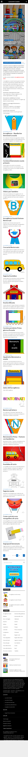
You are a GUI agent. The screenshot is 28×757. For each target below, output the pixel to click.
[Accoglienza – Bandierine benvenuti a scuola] (14, 122)
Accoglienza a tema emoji (14, 594)
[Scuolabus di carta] (14, 453)
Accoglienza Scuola (9, 14)
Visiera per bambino (10, 191)
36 (19, 555)
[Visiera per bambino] (14, 181)
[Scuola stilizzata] (14, 292)
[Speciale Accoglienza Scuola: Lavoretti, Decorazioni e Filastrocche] (14, 25)
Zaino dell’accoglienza (11, 388)
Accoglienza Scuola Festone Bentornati (13, 219)
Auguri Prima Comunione (10, 713)
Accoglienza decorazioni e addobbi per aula (16, 605)
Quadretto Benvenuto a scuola (12, 358)
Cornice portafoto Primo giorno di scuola (12, 329)
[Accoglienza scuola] (14, 576)
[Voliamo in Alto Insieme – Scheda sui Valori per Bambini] (14, 39)
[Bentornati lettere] (14, 399)
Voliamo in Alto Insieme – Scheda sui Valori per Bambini (12, 42)
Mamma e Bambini (7, 721)
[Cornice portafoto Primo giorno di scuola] (14, 317)
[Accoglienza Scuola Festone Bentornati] (14, 207)
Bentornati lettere (10, 410)
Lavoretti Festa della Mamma (10, 704)
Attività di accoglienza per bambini (13, 57)
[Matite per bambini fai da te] (14, 11)
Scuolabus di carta (9, 464)
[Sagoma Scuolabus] (14, 265)
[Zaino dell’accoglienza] (14, 377)
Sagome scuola (8, 491)
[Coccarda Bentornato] (14, 236)
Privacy (12, 692)
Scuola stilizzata (9, 303)
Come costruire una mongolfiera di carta (10, 517)
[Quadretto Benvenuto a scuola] (14, 346)
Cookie (16, 692)
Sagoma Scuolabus (10, 276)
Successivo (24, 555)
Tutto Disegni (5, 719)
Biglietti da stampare (7, 725)
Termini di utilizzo (6, 692)
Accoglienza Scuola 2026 (10, 707)
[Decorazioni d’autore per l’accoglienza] (5, 659)
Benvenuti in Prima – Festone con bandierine (14, 438)
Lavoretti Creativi (14, 1)
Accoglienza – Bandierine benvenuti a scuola (12, 134)
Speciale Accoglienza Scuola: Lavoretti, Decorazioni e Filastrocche (11, 28)
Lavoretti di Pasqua (8, 700)
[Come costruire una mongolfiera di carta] (14, 505)
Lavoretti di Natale (8, 698)
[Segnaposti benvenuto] (14, 533)
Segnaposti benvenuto (11, 544)
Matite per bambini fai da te (11, 16)
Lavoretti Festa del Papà (9, 702)
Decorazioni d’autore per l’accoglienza (14, 659)
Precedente (4, 555)
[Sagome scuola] (14, 480)
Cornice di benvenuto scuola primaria (13, 162)
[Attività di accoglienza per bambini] (14, 52)
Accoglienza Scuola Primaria (15, 600)
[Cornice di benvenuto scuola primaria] (14, 150)
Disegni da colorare (7, 723)
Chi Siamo (13, 690)
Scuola (22, 62)
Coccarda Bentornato (11, 247)
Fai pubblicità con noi (20, 690)
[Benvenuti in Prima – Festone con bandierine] (14, 426)
